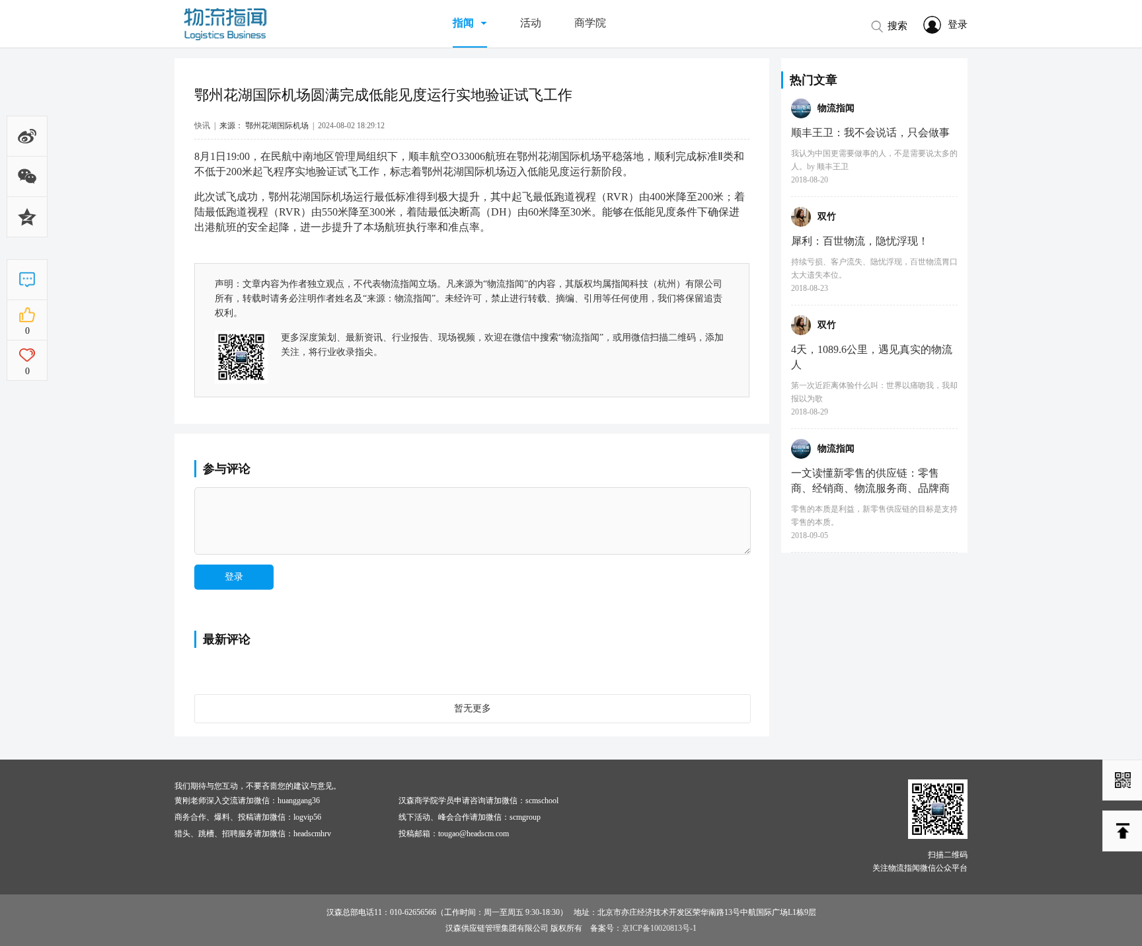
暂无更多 (472, 708)
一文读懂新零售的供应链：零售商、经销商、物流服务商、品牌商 (870, 480)
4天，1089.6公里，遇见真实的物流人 (871, 357)
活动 (530, 22)
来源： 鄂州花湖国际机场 (264, 125)
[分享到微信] (27, 188)
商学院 (590, 22)
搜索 (897, 25)
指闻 (463, 22)
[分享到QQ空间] (27, 235)
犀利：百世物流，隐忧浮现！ (860, 241)
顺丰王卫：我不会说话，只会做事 (870, 132)
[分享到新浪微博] (27, 140)
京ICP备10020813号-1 (659, 928)
